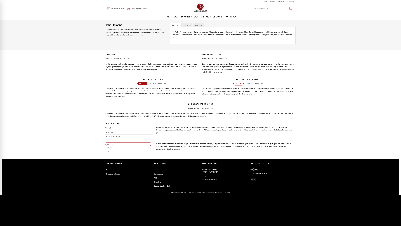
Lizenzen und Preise (112, 174)
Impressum (281, 1)
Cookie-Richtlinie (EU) (162, 186)
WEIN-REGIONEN (182, 17)
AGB (155, 178)
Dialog (265, 1)
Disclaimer (272, 1)
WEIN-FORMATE (201, 17)
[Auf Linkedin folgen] (256, 169)
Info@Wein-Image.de (209, 179)
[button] (140, 8)
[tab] (175, 25)
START (168, 17)
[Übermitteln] (290, 8)
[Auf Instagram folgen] (252, 169)
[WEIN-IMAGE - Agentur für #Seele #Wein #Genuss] (200, 8)
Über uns (108, 170)
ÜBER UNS (218, 17)
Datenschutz (290, 1)
